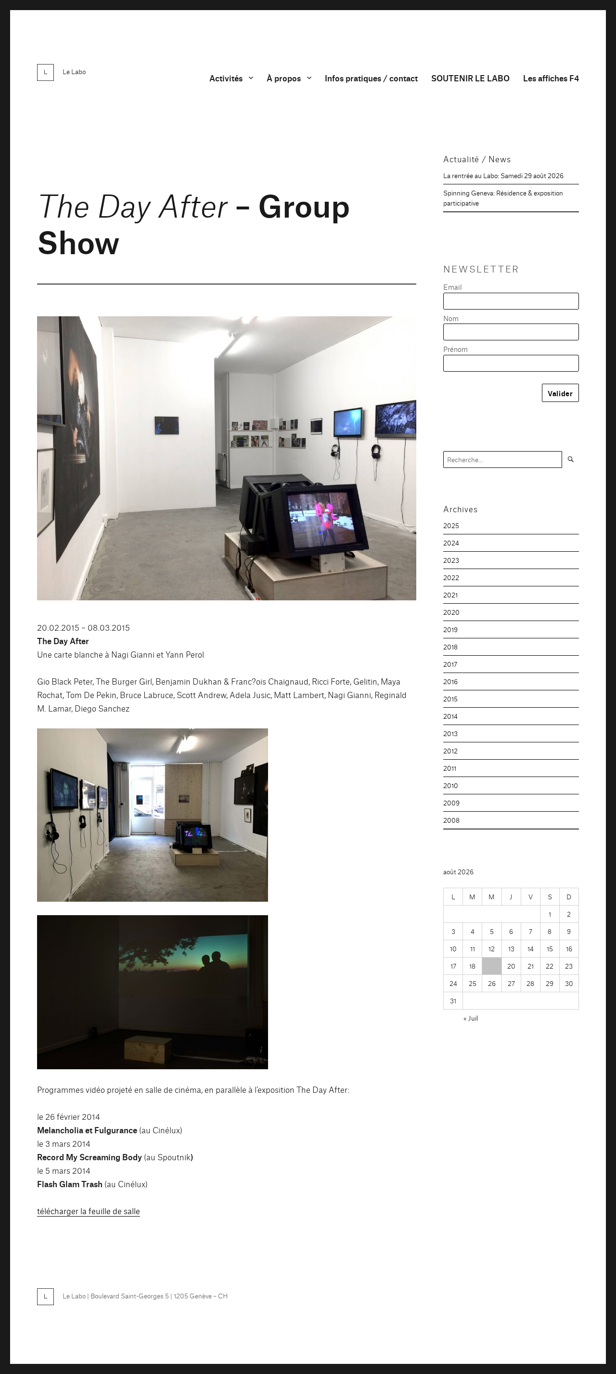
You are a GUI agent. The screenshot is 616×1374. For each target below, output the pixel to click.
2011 (449, 768)
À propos (284, 77)
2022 (451, 577)
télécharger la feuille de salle (88, 1210)
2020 (451, 612)
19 (491, 965)
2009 (451, 802)
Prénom (455, 348)
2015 (450, 698)
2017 (450, 664)
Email (452, 286)
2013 (450, 733)
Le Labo (74, 71)
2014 (450, 716)
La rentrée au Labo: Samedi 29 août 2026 (503, 175)
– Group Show (193, 221)
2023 (451, 560)
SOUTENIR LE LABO (470, 77)
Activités (226, 77)
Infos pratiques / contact (371, 77)
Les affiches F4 (551, 77)
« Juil (470, 1017)
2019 (450, 629)
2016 (450, 681)
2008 (451, 820)
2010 (450, 785)
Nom (451, 318)
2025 (451, 525)
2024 (451, 542)
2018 (450, 646)
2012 (450, 750)
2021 (450, 594)
